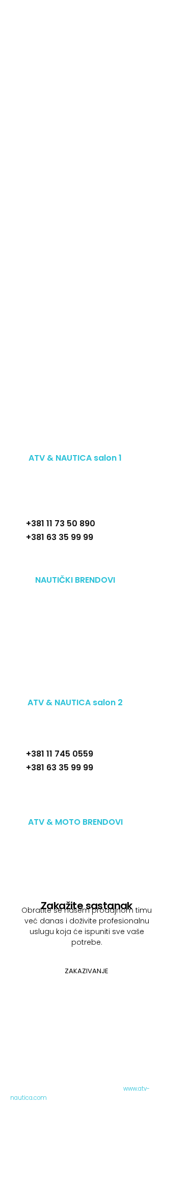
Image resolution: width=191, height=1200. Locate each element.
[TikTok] (82, 443)
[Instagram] (37, 443)
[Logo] (110, 24)
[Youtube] (105, 443)
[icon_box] (75, 567)
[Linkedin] (59, 443)
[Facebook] (14, 443)
